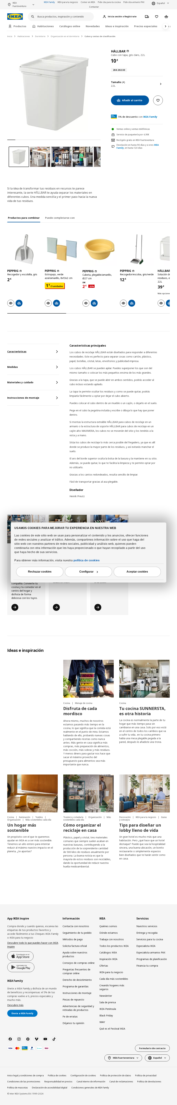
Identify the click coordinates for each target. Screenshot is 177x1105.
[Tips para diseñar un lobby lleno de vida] (144, 793)
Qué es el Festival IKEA (112, 1028)
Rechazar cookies (40, 571)
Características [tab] (16, 351)
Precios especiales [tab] (145, 26)
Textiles (39, 817)
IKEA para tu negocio (68, 2)
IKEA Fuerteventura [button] (19, 4)
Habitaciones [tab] (45, 26)
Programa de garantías (75, 986)
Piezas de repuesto (73, 999)
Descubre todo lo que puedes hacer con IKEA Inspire (32, 944)
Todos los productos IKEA (114, 946)
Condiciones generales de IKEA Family (90, 1087)
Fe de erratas (70, 1016)
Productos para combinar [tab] (24, 217)
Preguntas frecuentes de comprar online (76, 971)
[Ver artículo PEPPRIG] (24, 249)
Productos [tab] (19, 26)
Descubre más (15, 1005)
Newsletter (105, 995)
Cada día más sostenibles (113, 978)
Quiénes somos (108, 926)
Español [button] (161, 3)
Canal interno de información (91, 1081)
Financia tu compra (147, 965)
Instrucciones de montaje (77, 993)
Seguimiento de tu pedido (77, 932)
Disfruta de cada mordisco (80, 710)
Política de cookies (57, 1075)
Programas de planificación (151, 959)
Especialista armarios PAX (150, 952)
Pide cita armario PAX (133, 2)
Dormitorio (40, 36)
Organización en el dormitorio (65, 36)
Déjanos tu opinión (73, 1023)
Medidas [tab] (12, 367)
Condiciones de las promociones (23, 1081)
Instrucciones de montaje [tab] (23, 397)
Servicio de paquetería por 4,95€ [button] (133, 134)
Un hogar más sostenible (21, 827)
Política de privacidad (145, 1075)
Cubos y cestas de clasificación (100, 36)
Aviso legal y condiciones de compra (25, 1075)
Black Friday (106, 1015)
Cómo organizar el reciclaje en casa (82, 827)
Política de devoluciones (149, 1081)
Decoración (125, 817)
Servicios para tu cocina (149, 939)
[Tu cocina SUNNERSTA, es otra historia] (144, 679)
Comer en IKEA (88, 2)
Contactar (94, 6)
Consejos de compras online (79, 962)
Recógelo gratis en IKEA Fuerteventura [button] (135, 140)
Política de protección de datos (115, 1075)
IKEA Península (107, 1009)
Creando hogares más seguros (111, 987)
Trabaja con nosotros (111, 939)
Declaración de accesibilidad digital (49, 1087)
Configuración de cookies (83, 1075)
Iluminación (25, 817)
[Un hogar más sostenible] (32, 793)
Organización (14, 819)
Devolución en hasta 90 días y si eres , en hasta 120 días (138, 146)
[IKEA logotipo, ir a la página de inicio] (15, 16)
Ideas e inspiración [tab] (117, 26)
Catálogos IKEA (108, 952)
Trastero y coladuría (73, 817)
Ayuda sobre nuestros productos (75, 954)
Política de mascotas (17, 1087)
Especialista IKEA (145, 946)
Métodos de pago (73, 939)
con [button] (137, 116)
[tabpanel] (119, 423)
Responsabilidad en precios (58, 1081)
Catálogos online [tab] (69, 26)
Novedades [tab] (93, 26)
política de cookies (86, 560)
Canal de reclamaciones (121, 1081)
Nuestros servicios (146, 926)
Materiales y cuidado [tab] (20, 382)
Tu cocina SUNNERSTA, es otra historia (142, 710)
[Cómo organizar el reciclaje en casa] (88, 793)
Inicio (9, 36)
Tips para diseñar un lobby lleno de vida (140, 827)
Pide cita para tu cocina (109, 2)
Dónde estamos (108, 932)
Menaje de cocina (83, 703)
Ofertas (103, 965)
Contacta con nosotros (76, 926)
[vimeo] (36, 1039)
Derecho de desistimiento (77, 979)
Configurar (86, 571)
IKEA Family (49, 2)
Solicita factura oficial (75, 946)
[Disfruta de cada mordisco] (88, 679)
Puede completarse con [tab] (60, 217)
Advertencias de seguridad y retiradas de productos (78, 1008)
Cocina (67, 703)
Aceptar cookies (137, 571)
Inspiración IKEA (108, 959)
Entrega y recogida (146, 932)
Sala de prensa (107, 1002)
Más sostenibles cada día (38, 819)
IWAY (102, 1022)
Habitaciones (23, 36)
